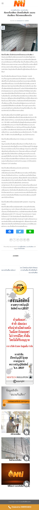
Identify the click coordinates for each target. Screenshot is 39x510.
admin (27, 21)
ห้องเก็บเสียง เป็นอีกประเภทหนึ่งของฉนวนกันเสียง (16, 55)
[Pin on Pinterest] (24, 239)
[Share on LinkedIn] (28, 239)
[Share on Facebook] (14, 239)
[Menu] (2, 3)
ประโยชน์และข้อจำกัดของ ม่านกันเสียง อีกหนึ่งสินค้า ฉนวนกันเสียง (29, 270)
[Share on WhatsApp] (10, 239)
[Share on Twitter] (17, 239)
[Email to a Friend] (21, 239)
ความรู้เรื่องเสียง (15, 10)
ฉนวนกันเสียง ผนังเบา (8, 270)
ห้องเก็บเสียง (21, 249)
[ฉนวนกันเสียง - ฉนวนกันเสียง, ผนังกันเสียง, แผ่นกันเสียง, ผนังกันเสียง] (19, 3)
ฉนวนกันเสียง (24, 10)
